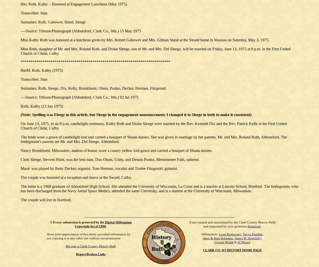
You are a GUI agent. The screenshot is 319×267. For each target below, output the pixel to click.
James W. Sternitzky (248, 238)
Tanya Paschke (253, 234)
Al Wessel (243, 242)
